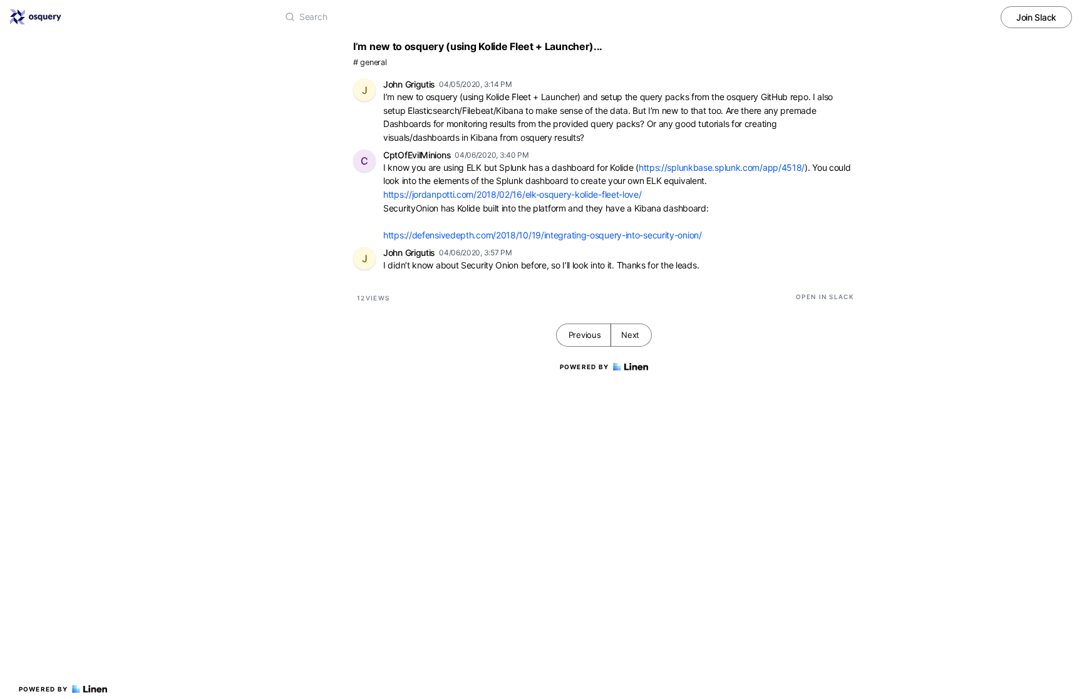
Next (630, 335)
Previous (585, 335)
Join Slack (1036, 17)
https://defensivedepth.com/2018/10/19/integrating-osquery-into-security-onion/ (542, 235)
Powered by (43, 689)
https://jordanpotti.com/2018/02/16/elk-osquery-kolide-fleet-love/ (512, 194)
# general (369, 62)
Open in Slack (825, 296)
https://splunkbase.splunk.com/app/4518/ (722, 167)
